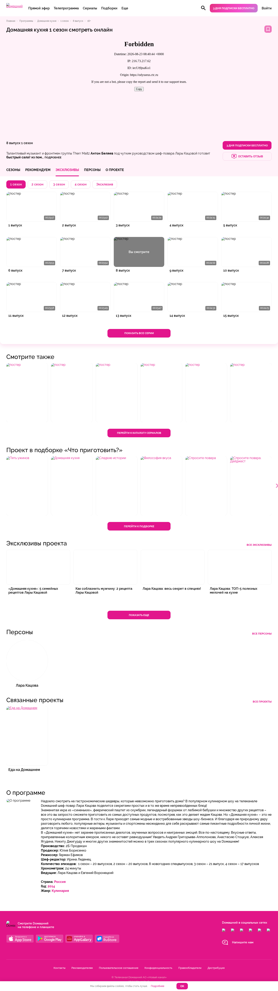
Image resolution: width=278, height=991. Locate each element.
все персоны (262, 633)
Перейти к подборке (139, 526)
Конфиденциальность (158, 967)
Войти (267, 8)
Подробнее (157, 986)
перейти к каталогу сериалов (139, 432)
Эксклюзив (104, 184)
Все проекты (262, 701)
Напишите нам (242, 942)
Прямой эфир (39, 8)
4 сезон (80, 184)
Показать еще (139, 615)
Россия (60, 882)
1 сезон (27, 143)
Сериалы (90, 8)
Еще (124, 8)
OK (182, 986)
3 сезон (59, 184)
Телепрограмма (66, 8)
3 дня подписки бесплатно (233, 8)
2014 (51, 886)
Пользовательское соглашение (118, 967)
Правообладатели (189, 967)
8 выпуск (13, 143)
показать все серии (139, 333)
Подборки (109, 8)
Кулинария (60, 891)
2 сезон (37, 184)
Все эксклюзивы (259, 544)
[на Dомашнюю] (14, 6)
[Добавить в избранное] (268, 29)
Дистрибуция (216, 967)
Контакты (59, 967)
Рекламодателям (82, 967)
